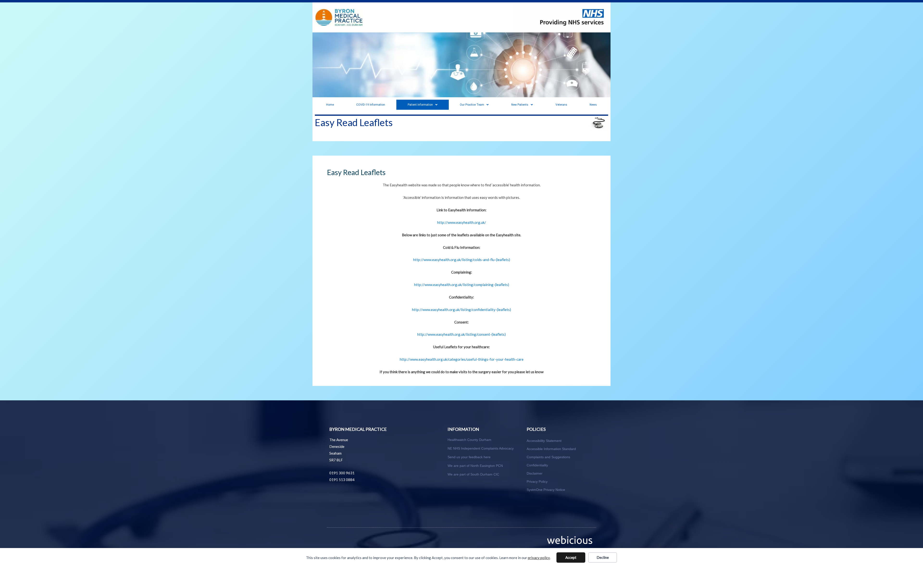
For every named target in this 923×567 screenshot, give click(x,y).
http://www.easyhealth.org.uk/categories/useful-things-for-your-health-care (462, 359)
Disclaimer (535, 473)
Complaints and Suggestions (548, 457)
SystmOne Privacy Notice (546, 490)
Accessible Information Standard (551, 449)
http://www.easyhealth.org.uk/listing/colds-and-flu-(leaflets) (461, 259)
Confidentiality (537, 465)
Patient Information (420, 104)
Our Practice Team (472, 104)
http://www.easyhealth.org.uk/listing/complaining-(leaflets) (461, 284)
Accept (570, 557)
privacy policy (539, 557)
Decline (603, 557)
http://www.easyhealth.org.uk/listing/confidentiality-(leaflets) (461, 309)
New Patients (519, 104)
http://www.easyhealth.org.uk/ (461, 222)
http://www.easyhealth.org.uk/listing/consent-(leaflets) (461, 334)
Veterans (561, 104)
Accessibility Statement (544, 441)
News (593, 104)
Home (330, 104)
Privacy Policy (537, 481)
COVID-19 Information (370, 104)
